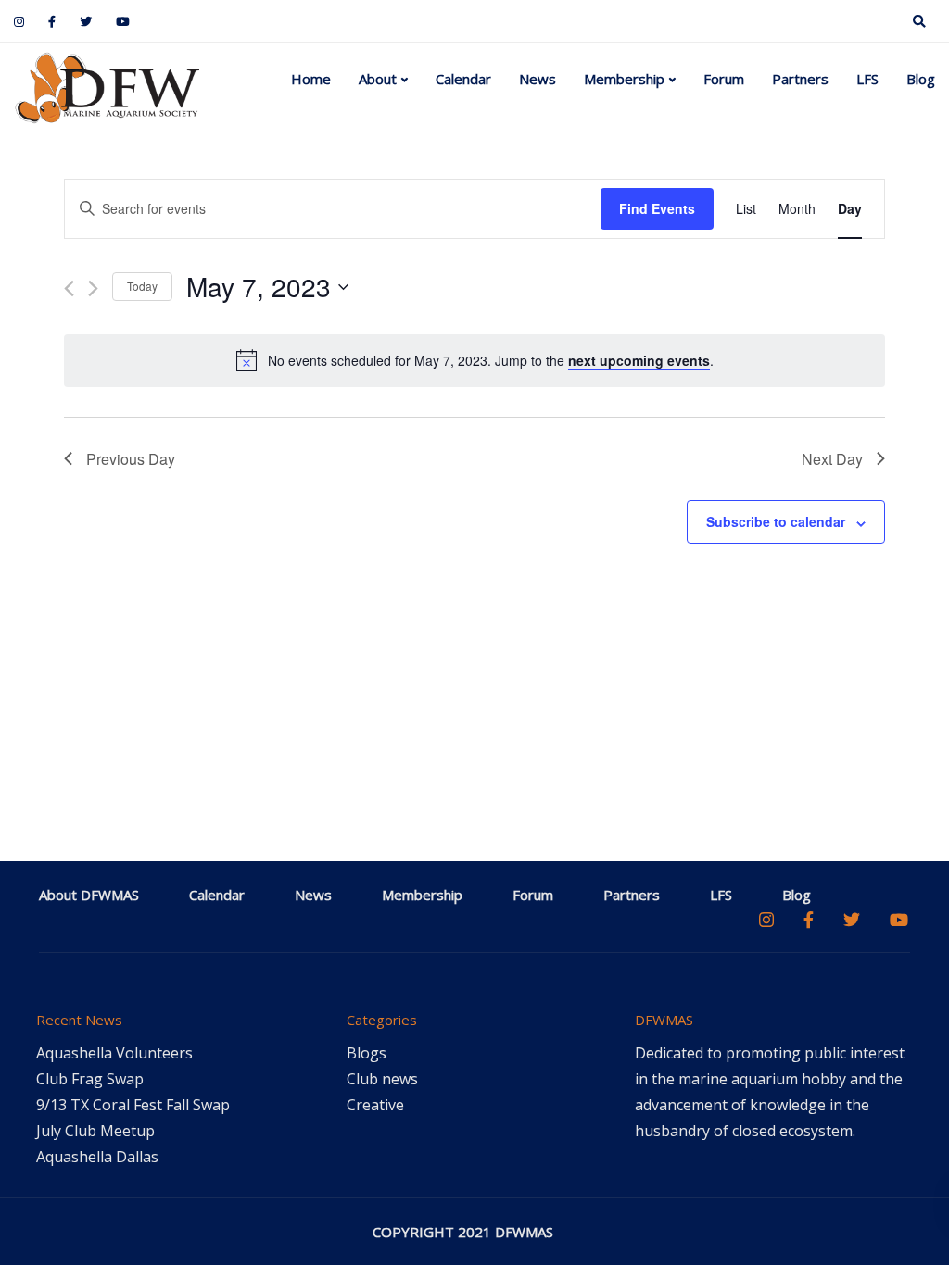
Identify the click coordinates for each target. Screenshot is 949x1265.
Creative (375, 1105)
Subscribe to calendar (775, 521)
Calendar (463, 78)
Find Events (657, 208)
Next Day (832, 459)
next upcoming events (639, 360)
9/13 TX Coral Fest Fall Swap (133, 1105)
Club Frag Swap (90, 1079)
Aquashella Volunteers (114, 1053)
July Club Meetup (95, 1131)
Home (311, 78)
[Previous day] (69, 288)
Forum (723, 78)
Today (142, 286)
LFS (867, 78)
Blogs (366, 1053)
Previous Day (130, 459)
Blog (920, 78)
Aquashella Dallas (97, 1156)
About (378, 78)
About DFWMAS (89, 894)
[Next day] (93, 288)
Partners (800, 78)
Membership (624, 78)
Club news (382, 1079)
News (537, 78)
